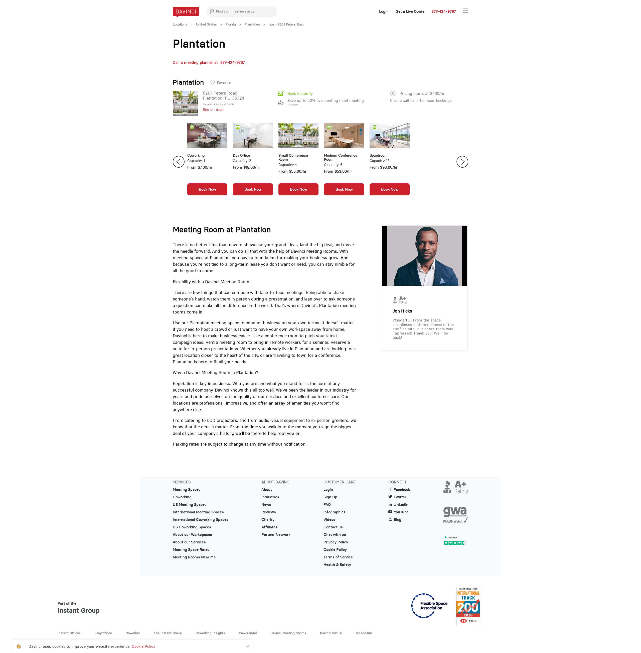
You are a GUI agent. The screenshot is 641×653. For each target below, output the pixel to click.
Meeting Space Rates (191, 549)
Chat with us (335, 534)
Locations (180, 24)
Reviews (268, 512)
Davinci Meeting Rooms (288, 633)
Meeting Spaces (187, 489)
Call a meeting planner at (209, 62)
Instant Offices (69, 633)
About (266, 489)
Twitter (400, 497)
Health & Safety (337, 564)
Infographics (335, 512)
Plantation (252, 24)
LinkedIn (401, 504)
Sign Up (330, 497)
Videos (329, 519)
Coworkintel (248, 633)
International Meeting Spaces (198, 512)
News (266, 504)
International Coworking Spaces (200, 519)
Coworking (182, 497)
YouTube (401, 512)
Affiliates (269, 527)
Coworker (133, 633)
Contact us (333, 527)
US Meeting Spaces (190, 504)
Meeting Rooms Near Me (194, 557)
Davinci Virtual (331, 633)
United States (206, 24)
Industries (270, 497)
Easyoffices (103, 633)
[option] (207, 162)
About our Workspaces (192, 534)
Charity (267, 519)
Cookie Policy (335, 549)
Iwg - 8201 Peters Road (286, 24)
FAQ (327, 504)
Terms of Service (338, 557)
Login (384, 11)
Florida (231, 24)
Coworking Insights (210, 633)
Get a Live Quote (410, 11)
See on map (213, 109)
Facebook (402, 489)
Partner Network (275, 534)
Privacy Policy (336, 542)
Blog (397, 519)
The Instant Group (168, 633)
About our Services (189, 542)
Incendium (364, 633)
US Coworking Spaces (192, 527)
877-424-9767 (443, 11)
